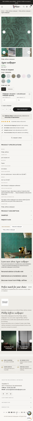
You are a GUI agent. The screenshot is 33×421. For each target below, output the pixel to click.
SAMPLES (4, 215)
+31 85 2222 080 (11, 387)
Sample (10, 89)
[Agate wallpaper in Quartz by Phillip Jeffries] (26, 52)
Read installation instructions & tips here (16, 193)
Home (2, 11)
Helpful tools (6, 220)
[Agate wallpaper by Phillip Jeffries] (12, 52)
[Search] (23, 6)
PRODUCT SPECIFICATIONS (11, 145)
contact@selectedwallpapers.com (16, 389)
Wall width (6, 97)
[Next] (29, 31)
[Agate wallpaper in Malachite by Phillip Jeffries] (19, 52)
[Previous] (4, 31)
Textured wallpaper (17, 226)
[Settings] (26, 6)
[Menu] (2, 6)
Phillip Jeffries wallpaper (11, 11)
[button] (30, 6)
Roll (4, 89)
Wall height (21, 97)
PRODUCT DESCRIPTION (10, 211)
